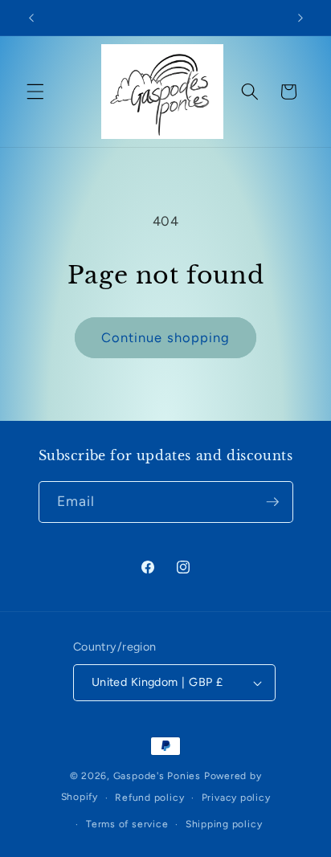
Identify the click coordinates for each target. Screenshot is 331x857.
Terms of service (127, 824)
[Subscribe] (272, 502)
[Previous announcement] (31, 17)
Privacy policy (236, 797)
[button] (35, 91)
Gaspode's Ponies (157, 776)
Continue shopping (166, 337)
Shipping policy (224, 824)
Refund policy (149, 797)
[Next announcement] (300, 17)
